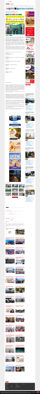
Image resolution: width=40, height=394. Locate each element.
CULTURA (11, 386)
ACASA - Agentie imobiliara (7, 388)
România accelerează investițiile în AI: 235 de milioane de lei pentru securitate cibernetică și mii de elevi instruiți (29, 94)
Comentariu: (9, 214)
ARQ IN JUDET (7, 387)
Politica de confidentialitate (18, 387)
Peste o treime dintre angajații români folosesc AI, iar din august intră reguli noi (29, 113)
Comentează (7, 35)
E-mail (9, 213)
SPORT (6, 386)
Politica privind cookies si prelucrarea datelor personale (18, 386)
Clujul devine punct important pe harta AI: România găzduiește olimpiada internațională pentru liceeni (29, 167)
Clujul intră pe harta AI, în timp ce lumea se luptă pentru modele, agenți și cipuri (29, 148)
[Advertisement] (15, 77)
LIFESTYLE (12, 387)
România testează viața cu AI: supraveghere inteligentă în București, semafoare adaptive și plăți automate (29, 186)
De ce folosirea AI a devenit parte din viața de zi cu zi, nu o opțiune (29, 130)
